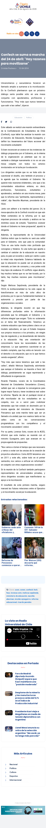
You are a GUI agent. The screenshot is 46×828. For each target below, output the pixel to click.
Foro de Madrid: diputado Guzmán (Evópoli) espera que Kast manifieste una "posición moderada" (26, 679)
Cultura (13, 772)
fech (35, 590)
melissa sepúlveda (30, 593)
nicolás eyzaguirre (23, 599)
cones (22, 590)
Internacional (15, 780)
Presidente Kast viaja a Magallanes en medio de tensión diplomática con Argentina (28, 715)
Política (29, 118)
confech (29, 590)
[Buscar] (32, 33)
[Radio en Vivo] (21, 33)
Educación (18, 118)
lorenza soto (16, 593)
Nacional (14, 764)
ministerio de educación (16, 596)
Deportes (14, 776)
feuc (8, 593)
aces (17, 590)
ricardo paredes (24, 602)
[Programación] (26, 33)
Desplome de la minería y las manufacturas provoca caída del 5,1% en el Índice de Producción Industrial (27, 698)
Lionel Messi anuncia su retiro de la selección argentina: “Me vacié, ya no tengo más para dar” (27, 731)
